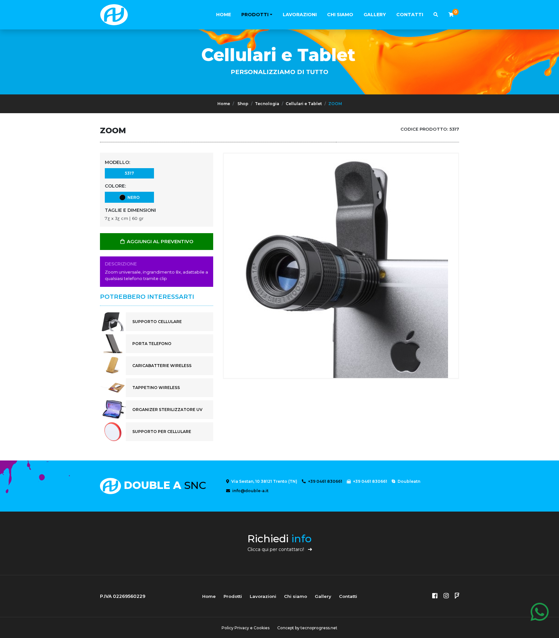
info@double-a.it (250, 490)
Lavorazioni (300, 14)
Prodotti (255, 14)
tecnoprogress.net (319, 627)
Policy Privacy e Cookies (245, 627)
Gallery (375, 14)
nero (133, 197)
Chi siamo (340, 14)
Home (223, 14)
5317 (129, 173)
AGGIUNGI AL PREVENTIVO (159, 241)
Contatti (409, 14)
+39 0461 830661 (324, 481)
